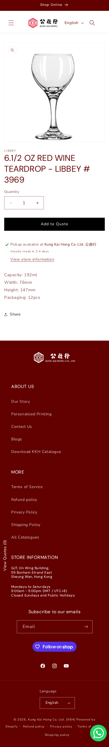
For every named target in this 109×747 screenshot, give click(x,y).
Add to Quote (54, 224)
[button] (11, 23)
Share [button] (15, 314)
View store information (32, 259)
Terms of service (90, 726)
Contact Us (21, 426)
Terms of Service (27, 486)
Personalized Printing (31, 414)
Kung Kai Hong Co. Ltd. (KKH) (51, 719)
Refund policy (24, 499)
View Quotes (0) (5, 555)
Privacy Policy (24, 512)
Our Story (20, 401)
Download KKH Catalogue (36, 451)
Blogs (16, 439)
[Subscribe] (86, 626)
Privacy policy (61, 726)
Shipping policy (57, 735)
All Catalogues (25, 537)
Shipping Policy (26, 524)
